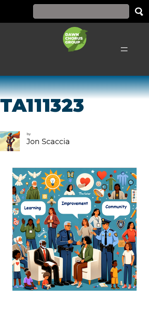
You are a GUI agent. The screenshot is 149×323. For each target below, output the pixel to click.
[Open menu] (124, 49)
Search (139, 11)
